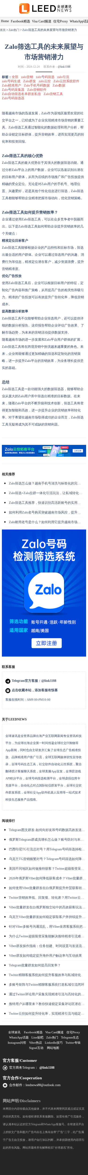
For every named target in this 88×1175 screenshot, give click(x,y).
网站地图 (53, 1048)
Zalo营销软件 (36, 89)
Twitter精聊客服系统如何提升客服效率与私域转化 (45, 975)
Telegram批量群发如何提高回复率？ (35, 965)
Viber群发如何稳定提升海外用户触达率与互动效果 (45, 955)
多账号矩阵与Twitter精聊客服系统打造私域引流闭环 (46, 984)
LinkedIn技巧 (54, 1042)
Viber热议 (35, 1042)
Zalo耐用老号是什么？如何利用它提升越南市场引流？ (48, 522)
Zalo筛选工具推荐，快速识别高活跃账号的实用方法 (46, 503)
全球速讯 (14, 1032)
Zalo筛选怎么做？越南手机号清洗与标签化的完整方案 (48, 483)
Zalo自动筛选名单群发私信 (21, 94)
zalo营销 (27, 77)
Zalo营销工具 (53, 94)
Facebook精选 (20, 21)
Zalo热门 (14, 30)
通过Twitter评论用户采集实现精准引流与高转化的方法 (48, 994)
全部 (15, 77)
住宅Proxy (60, 21)
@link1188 (64, 66)
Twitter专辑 (72, 1042)
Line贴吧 (37, 1037)
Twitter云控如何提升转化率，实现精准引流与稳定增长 (48, 1013)
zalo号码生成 (11, 81)
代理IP (8, 1155)
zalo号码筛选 (45, 77)
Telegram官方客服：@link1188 (34, 681)
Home (5, 21)
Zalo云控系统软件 (66, 81)
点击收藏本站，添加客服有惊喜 (35, 690)
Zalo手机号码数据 (37, 85)
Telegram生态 (70, 1037)
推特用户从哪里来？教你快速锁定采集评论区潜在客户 (48, 1004)
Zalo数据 (59, 85)
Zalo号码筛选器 (13, 98)
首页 (3, 30)
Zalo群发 (29, 81)
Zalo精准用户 (11, 85)
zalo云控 (45, 81)
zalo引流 (63, 77)
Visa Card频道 (41, 21)
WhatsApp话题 (19, 1037)
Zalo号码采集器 (13, 89)
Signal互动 (36, 1048)
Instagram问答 (17, 1042)
